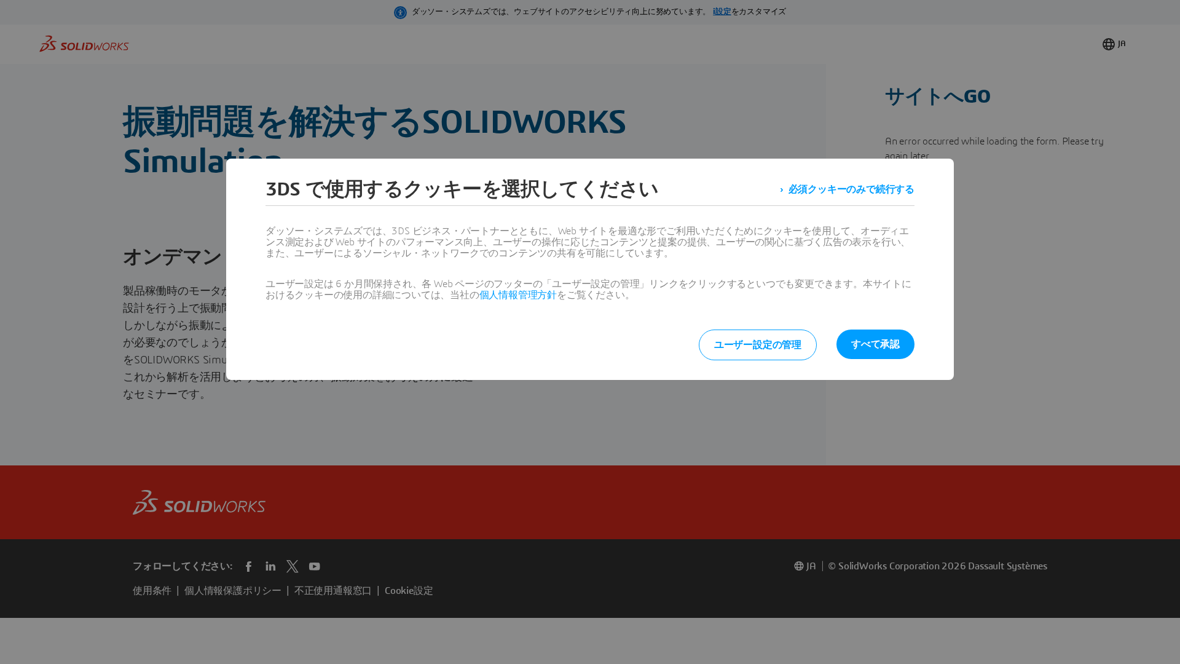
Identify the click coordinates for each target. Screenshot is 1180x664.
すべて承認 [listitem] (875, 344)
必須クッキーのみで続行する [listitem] (851, 189)
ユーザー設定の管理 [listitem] (757, 345)
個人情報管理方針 (518, 295)
